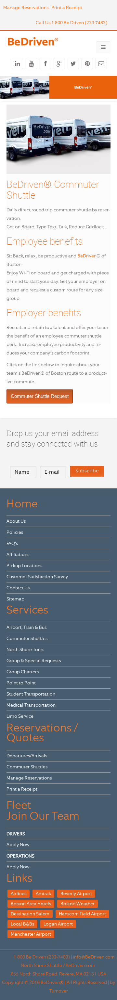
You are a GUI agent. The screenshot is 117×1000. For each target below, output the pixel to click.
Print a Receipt (66, 7)
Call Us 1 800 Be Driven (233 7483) (71, 22)
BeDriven (87, 256)
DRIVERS (15, 834)
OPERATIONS (20, 856)
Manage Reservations (25, 7)
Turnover (58, 991)
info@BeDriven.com (94, 957)
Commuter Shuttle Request (40, 396)
